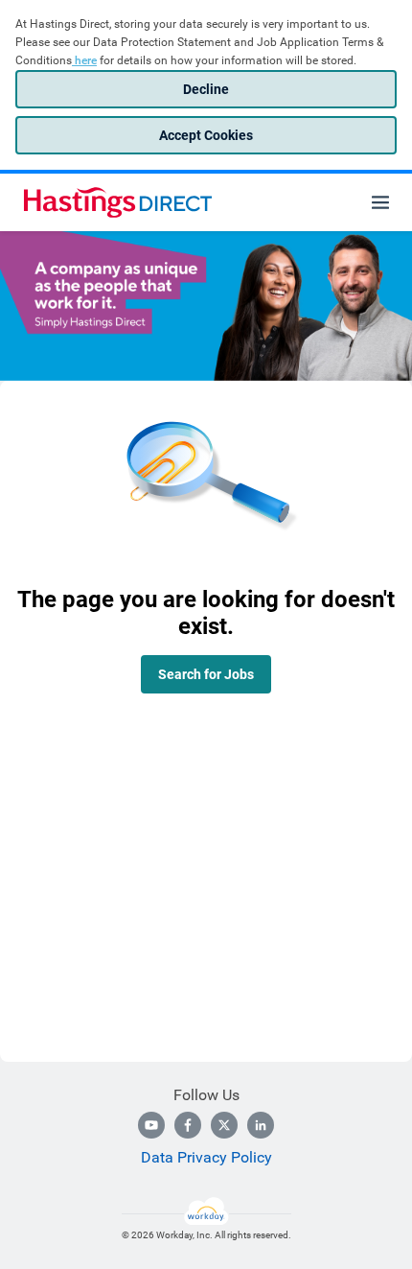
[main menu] (380, 202)
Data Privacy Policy (206, 1157)
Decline (206, 89)
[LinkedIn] (260, 1125)
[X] (224, 1125)
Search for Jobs (206, 674)
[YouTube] (151, 1125)
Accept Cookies (206, 135)
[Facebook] (187, 1125)
